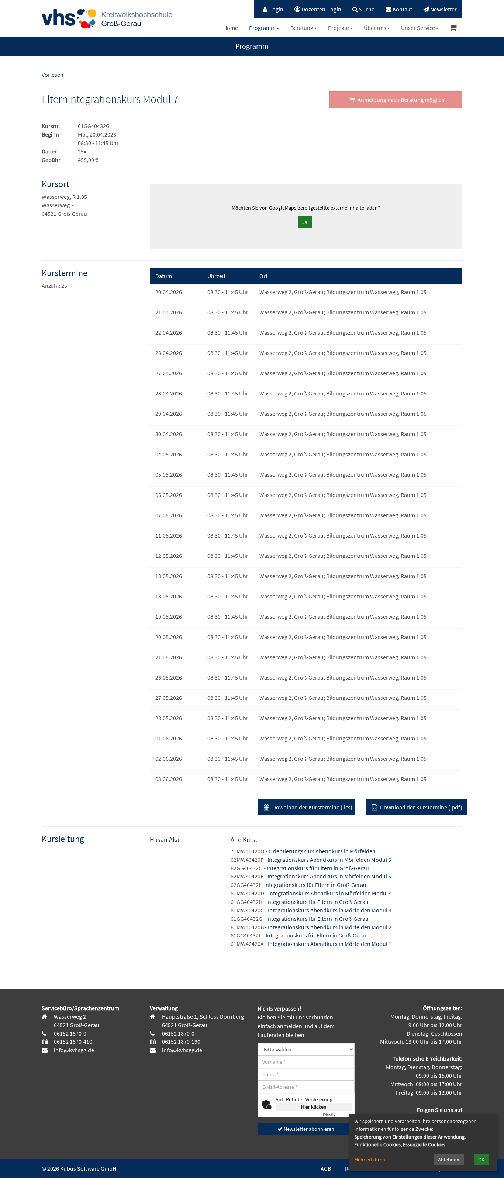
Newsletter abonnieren (308, 1129)
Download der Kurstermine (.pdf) (420, 807)
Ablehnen (448, 1159)
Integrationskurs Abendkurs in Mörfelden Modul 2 (329, 927)
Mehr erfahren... (371, 1159)
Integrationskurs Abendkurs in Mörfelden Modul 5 (329, 876)
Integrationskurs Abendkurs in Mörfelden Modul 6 (329, 859)
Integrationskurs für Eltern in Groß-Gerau (318, 868)
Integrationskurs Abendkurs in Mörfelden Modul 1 (329, 943)
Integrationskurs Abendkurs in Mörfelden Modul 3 (329, 910)
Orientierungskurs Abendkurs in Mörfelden (322, 851)
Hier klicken (314, 1106)
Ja (304, 222)
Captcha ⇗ (337, 1114)
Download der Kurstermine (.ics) (311, 807)
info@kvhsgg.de (73, 1050)
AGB (326, 1168)
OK (481, 1159)
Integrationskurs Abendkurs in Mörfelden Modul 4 (330, 893)
